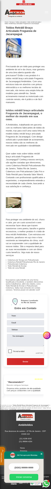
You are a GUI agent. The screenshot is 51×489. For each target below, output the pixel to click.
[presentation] (5, 386)
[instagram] (24, 1)
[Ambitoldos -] (15, 18)
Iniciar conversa (24, 477)
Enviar (25, 362)
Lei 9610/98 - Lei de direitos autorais (19, 409)
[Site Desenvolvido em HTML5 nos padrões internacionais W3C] (23, 483)
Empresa (23, 451)
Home (22, 448)
